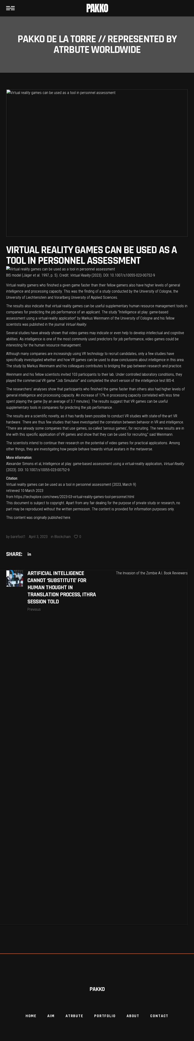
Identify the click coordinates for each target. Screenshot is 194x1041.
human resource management (152, 306)
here (66, 517)
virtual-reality (48, 318)
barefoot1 (18, 536)
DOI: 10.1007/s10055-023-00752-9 (44, 470)
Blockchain (62, 536)
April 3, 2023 (38, 536)
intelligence (174, 422)
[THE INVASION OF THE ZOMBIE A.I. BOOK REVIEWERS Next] (142, 747)
